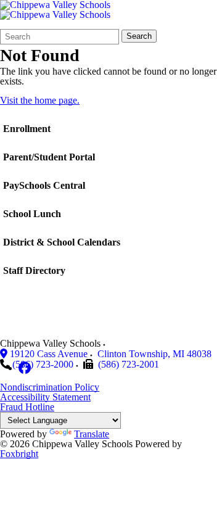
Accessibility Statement (45, 397)
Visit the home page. (40, 100)
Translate (91, 434)
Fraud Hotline (27, 407)
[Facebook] (24, 368)
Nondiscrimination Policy (49, 387)
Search (139, 36)
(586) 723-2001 (128, 364)
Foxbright (19, 453)
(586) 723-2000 (42, 364)
